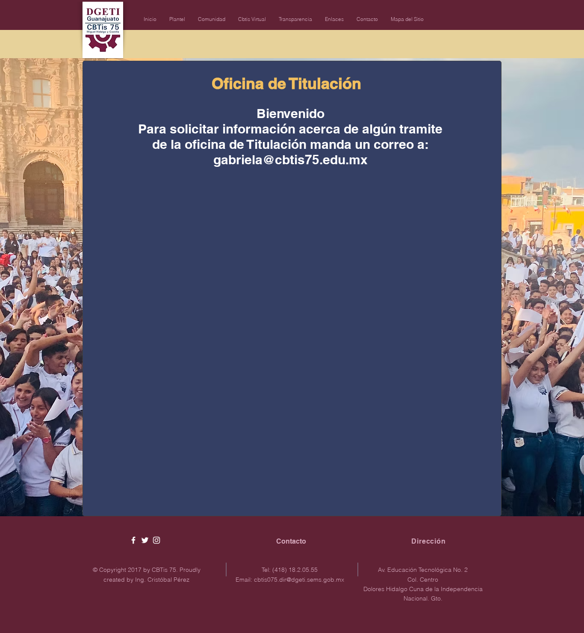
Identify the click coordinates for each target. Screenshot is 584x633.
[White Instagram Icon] (156, 540)
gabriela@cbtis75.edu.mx (290, 159)
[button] (177, 19)
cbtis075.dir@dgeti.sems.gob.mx (299, 579)
